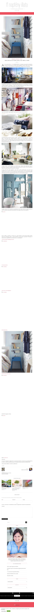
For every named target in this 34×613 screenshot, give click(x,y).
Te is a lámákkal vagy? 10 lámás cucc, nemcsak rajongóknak (16, 489)
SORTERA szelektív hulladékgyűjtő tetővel (8, 239)
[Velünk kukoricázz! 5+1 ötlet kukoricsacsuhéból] (3, 469)
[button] (3, 595)
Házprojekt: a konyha (10, 575)
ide (9, 463)
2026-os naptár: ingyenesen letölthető (12, 566)
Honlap (24, 499)
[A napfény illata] (17, 605)
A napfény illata (17, 4)
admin (3, 465)
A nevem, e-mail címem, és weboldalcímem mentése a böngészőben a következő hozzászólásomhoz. (16, 504)
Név (2, 499)
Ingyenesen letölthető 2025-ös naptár (12, 573)
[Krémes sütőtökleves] (30, 469)
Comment (3, 506)
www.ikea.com (6, 457)
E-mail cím (14, 499)
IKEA (12, 64)
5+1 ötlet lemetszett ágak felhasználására (13, 571)
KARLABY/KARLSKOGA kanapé (6, 373)
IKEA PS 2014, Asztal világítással (6, 290)
